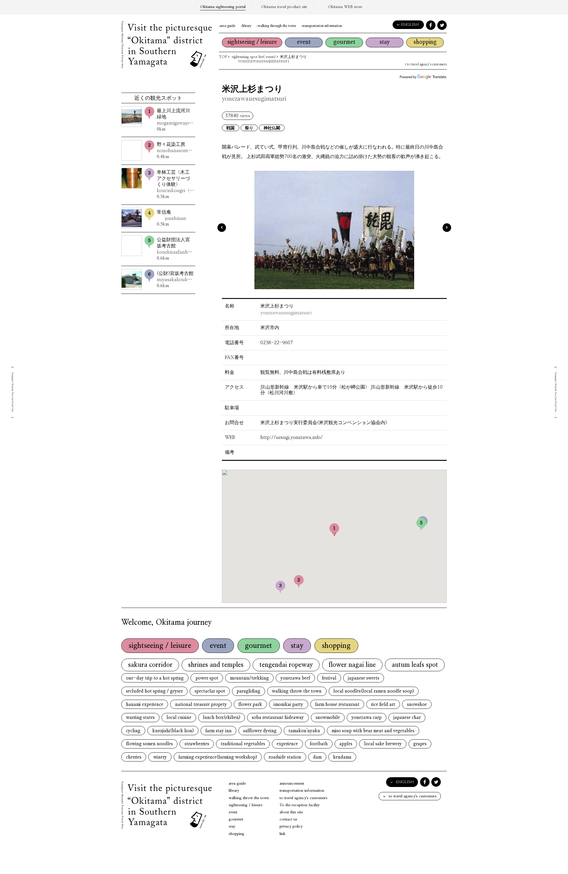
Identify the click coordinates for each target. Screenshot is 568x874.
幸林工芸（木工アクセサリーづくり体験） (175, 181)
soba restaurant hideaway (278, 717)
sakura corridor (150, 665)
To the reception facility (300, 805)
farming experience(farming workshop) (217, 757)
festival (329, 678)
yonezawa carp (366, 717)
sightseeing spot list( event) (253, 57)
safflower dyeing (260, 731)
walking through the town (277, 26)
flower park (250, 704)
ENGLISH (410, 25)
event (304, 42)
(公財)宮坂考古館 (175, 276)
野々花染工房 (175, 147)
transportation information (322, 26)
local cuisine (179, 717)
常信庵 (171, 215)
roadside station (285, 757)
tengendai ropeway (286, 665)
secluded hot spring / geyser (154, 691)
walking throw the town (297, 691)
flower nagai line (352, 665)
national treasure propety (201, 704)
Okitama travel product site (284, 7)
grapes (420, 744)
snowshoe (417, 704)
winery (160, 757)
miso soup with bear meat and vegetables (373, 731)
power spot (207, 678)
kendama (342, 757)
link (282, 834)
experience (287, 744)
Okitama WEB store (345, 7)
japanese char (407, 717)
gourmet (344, 42)
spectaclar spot (210, 691)
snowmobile (328, 717)
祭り (249, 128)
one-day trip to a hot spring (155, 678)
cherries (133, 757)
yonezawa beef (295, 678)
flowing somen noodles (149, 744)
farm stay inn (218, 731)
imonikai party (288, 704)
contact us (288, 819)
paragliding (248, 691)
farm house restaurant (337, 704)
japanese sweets (363, 678)
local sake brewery (383, 744)
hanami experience (144, 704)
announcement (292, 784)
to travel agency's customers (426, 64)
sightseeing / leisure (252, 42)
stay (385, 42)
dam (317, 757)
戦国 (230, 128)
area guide (227, 26)
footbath (319, 744)
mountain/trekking (249, 678)
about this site (291, 812)
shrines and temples (215, 665)
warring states (140, 717)
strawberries (197, 744)
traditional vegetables (243, 744)
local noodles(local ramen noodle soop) (373, 691)
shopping (425, 42)
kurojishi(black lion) (173, 731)
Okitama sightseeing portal (223, 7)
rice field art (383, 704)
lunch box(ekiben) (221, 717)
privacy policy (291, 826)
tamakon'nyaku (304, 731)
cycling (133, 731)
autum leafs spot (415, 665)
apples (345, 744)
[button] (334, 529)
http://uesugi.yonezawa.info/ (291, 437)
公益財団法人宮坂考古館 (175, 246)
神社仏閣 (272, 128)
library (246, 26)
